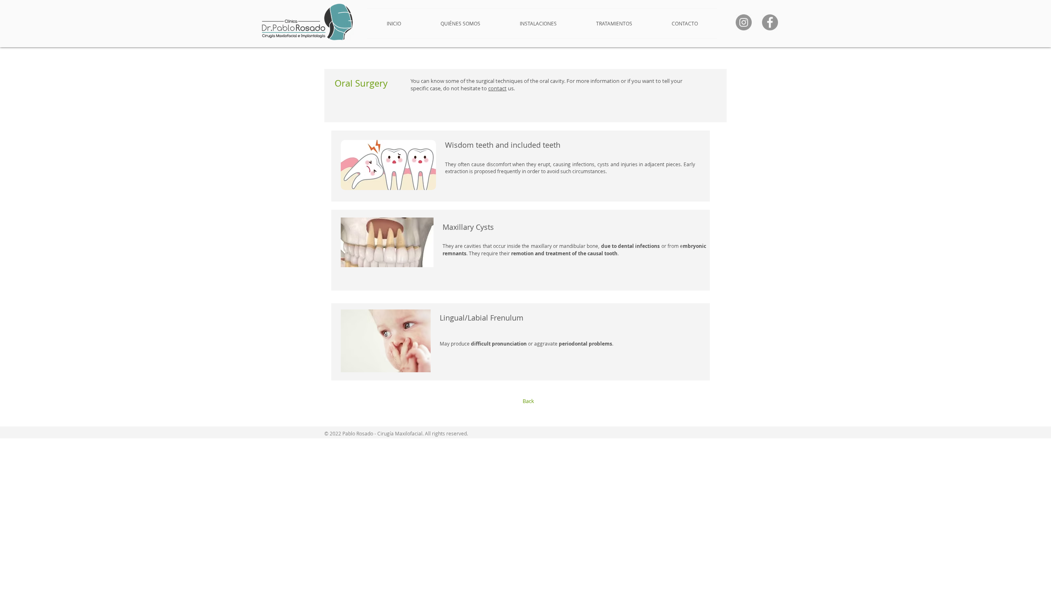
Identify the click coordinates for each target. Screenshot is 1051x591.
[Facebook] (770, 22)
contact (497, 88)
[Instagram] (744, 22)
